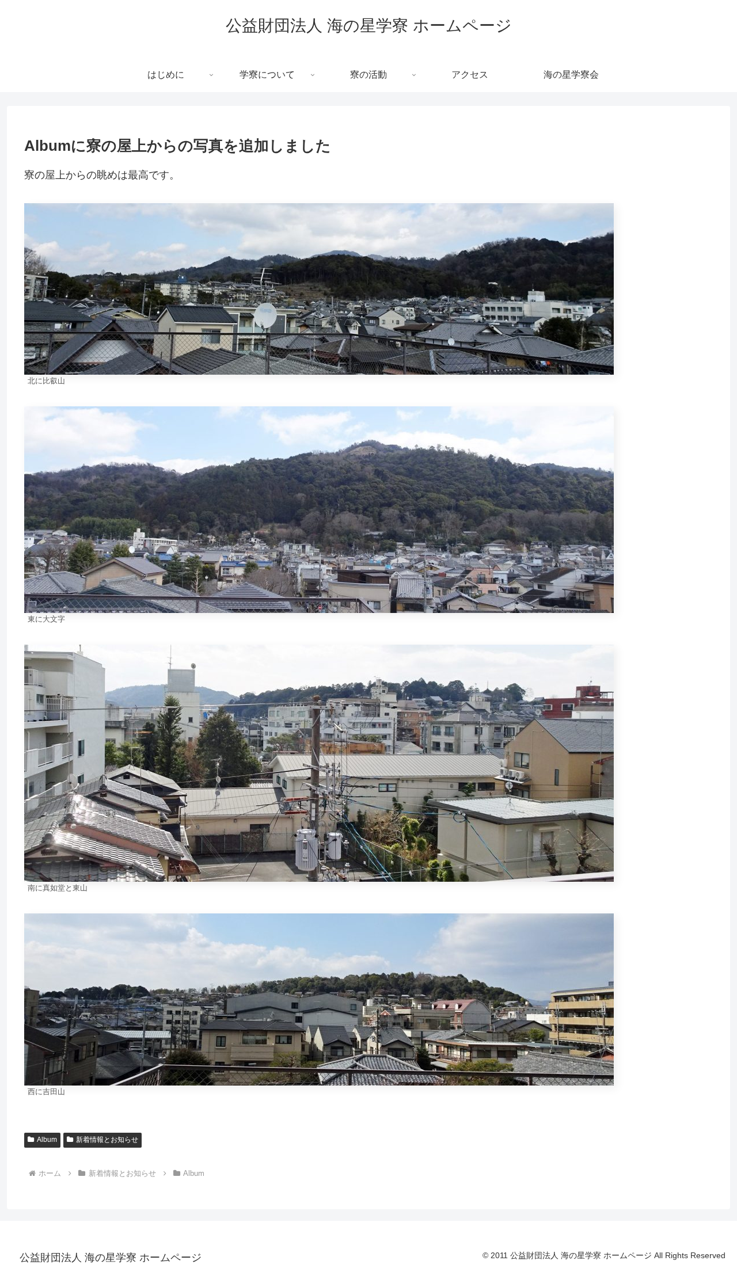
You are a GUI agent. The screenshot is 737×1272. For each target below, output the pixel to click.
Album (47, 1140)
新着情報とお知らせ (107, 1140)
